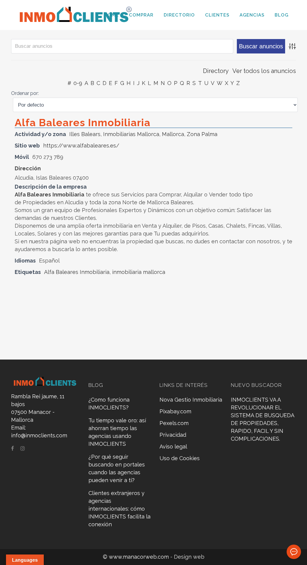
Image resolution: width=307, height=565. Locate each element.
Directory (216, 70)
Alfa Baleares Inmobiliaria (83, 123)
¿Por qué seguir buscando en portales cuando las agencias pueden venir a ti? (116, 468)
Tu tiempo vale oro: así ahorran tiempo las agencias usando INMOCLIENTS (117, 432)
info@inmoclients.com (39, 435)
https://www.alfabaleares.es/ (81, 145)
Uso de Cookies (179, 458)
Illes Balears (84, 134)
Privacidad (172, 435)
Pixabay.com (175, 411)
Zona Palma (202, 134)
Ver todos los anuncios (264, 70)
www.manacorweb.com (139, 557)
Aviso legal (173, 446)
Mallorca (173, 134)
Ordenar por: (25, 93)
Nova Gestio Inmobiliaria (190, 399)
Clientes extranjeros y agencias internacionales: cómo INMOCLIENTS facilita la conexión (119, 508)
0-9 (77, 83)
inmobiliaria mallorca (138, 272)
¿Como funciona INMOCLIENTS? (109, 403)
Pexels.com (174, 423)
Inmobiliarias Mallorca (131, 134)
